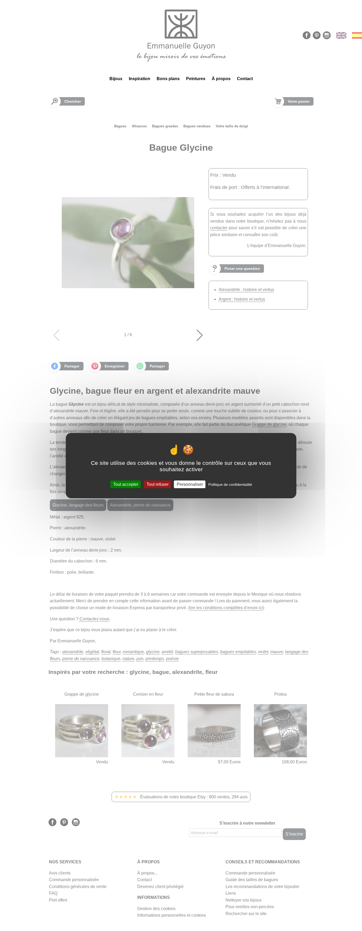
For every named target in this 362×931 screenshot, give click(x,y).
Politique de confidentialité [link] (230, 484)
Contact (245, 78)
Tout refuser (158, 484)
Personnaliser (190, 484)
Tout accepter (125, 484)
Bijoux (115, 78)
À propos (221, 78)
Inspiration (139, 78)
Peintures (195, 78)
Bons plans (168, 78)
